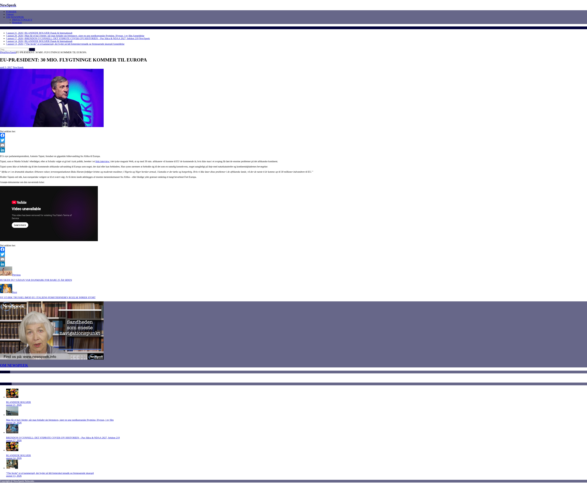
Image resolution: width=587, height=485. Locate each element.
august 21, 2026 (14, 405)
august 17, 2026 (14, 440)
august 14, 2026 (14, 458)
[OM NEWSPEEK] (52, 358)
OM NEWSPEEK (15, 17)
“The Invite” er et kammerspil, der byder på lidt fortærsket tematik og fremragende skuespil (50, 473)
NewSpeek (18, 67)
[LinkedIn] (293, 150)
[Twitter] (293, 140)
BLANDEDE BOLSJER (18, 402)
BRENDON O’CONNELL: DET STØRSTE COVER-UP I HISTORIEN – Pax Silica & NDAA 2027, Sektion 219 (63, 437)
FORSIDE (11, 11)
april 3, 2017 (6, 67)
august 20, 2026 (14, 422)
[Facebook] (293, 135)
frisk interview (102, 161)
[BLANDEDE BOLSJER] (12, 397)
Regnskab (17, 22)
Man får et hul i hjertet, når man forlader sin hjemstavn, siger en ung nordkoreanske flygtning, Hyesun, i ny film (60, 420)
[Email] (293, 145)
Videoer (10, 14)
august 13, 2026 (14, 476)
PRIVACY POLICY (22, 20)
